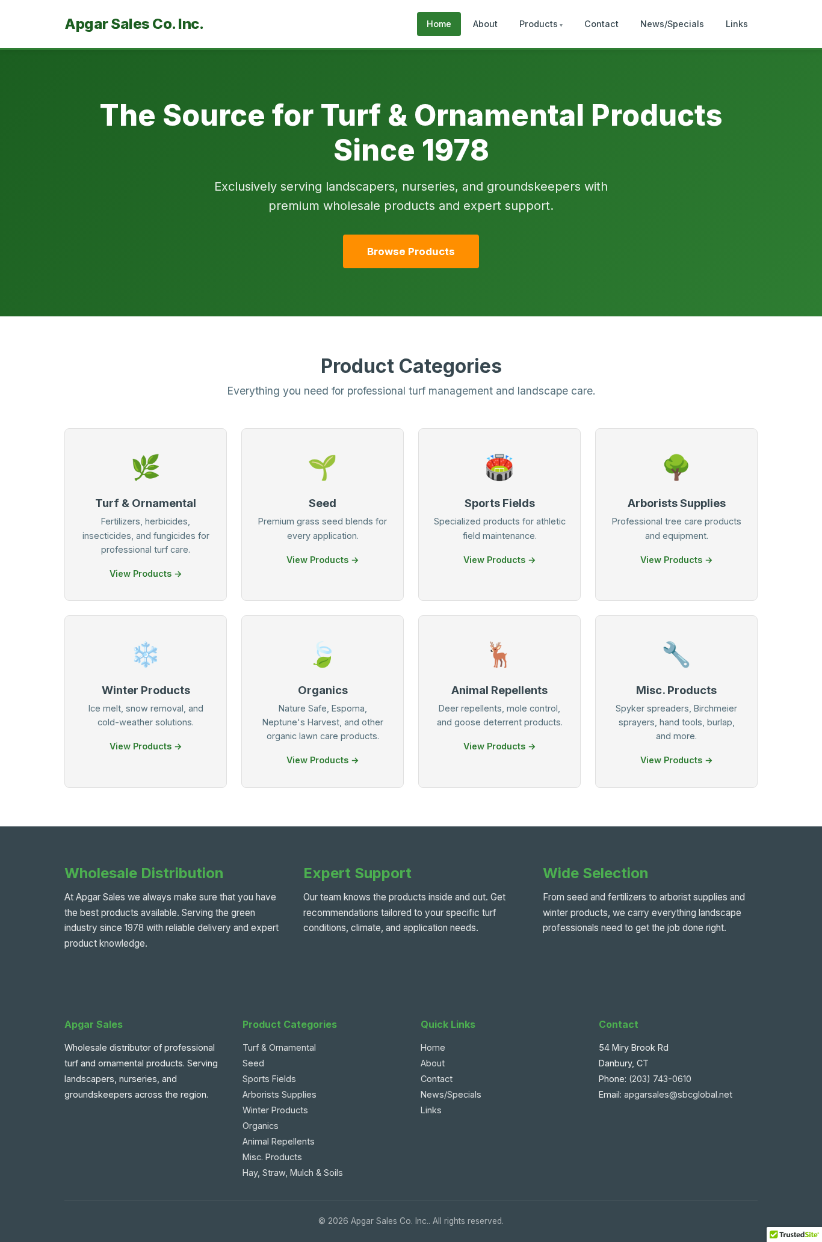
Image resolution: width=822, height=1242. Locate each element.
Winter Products (275, 1110)
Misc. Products (272, 1157)
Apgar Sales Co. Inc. (133, 23)
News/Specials (672, 24)
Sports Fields (269, 1079)
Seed (253, 1063)
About (485, 24)
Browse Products (411, 251)
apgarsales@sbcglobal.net (678, 1094)
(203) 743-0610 (660, 1079)
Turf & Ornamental (279, 1047)
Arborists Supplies (280, 1094)
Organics (261, 1126)
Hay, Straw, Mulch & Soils (293, 1172)
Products (538, 24)
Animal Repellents (279, 1141)
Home (439, 24)
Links (737, 24)
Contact (601, 24)
